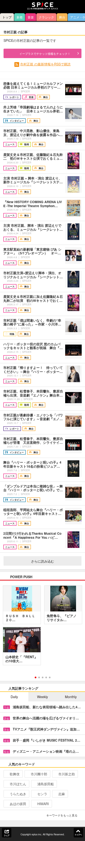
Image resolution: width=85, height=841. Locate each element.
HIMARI (43, 803)
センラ (42, 793)
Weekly (42, 696)
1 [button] (35, 677)
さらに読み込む (42, 561)
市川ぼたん (18, 783)
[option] (42, 627)
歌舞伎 (15, 774)
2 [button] (39, 677)
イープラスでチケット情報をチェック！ (44, 53)
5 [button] (50, 677)
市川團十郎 (39, 774)
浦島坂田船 (45, 783)
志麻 (61, 793)
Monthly (71, 696)
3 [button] (42, 677)
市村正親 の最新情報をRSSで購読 (45, 64)
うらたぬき (18, 793)
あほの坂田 (18, 803)
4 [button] (46, 677)
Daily (14, 696)
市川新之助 (66, 774)
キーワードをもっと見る (61, 815)
